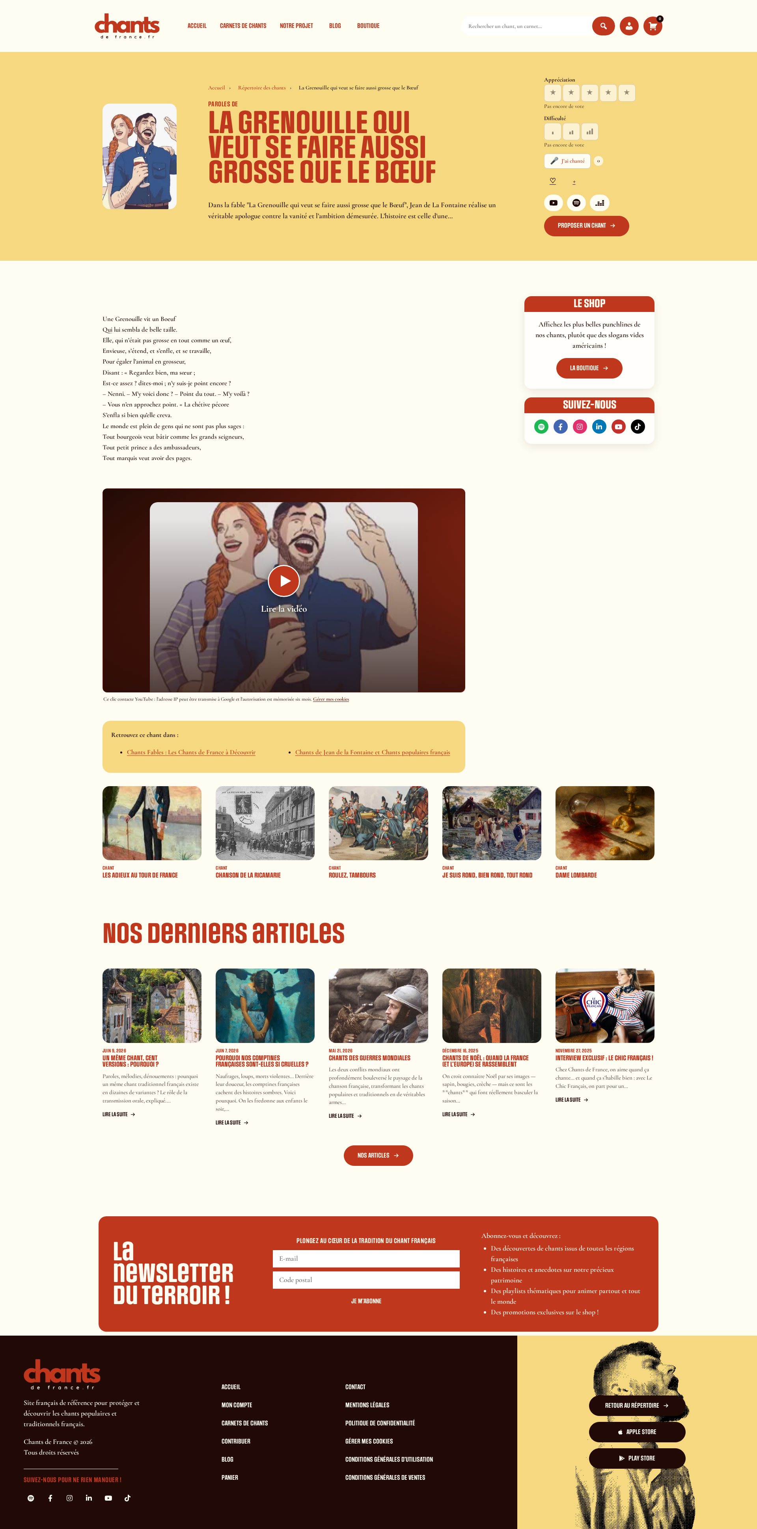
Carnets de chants (243, 26)
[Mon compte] (629, 26)
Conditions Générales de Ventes (385, 1478)
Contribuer (236, 1441)
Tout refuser (507, 1508)
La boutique (584, 368)
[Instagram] (580, 426)
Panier (230, 1478)
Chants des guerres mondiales (369, 1058)
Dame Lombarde (576, 875)
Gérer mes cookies (331, 699)
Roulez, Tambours (352, 875)
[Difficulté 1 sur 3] (552, 131)
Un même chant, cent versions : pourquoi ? (131, 1061)
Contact (355, 1387)
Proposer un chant (582, 226)
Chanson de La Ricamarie (248, 875)
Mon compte (237, 1405)
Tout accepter (459, 1508)
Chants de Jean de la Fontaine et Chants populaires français (372, 752)
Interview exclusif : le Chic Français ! (604, 1058)
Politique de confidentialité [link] (620, 1508)
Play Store (641, 1458)
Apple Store (641, 1432)
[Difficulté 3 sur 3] (590, 131)
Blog (335, 26)
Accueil (197, 26)
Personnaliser (556, 1508)
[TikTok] (638, 426)
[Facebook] (561, 426)
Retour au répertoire (632, 1406)
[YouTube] (553, 203)
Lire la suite (115, 1114)
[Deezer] (600, 203)
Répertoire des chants (262, 87)
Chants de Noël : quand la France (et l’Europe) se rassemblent (485, 1061)
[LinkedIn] (599, 426)
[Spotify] (576, 203)
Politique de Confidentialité (380, 1423)
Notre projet (296, 26)
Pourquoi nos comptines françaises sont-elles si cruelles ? (262, 1061)
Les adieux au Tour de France (140, 875)
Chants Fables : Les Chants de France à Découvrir (191, 752)
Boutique (368, 26)
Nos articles (374, 1156)
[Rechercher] (603, 26)
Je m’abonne (366, 1301)
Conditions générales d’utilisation (389, 1460)
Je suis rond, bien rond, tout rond (487, 875)
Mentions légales (367, 1405)
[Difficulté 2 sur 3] (571, 131)
